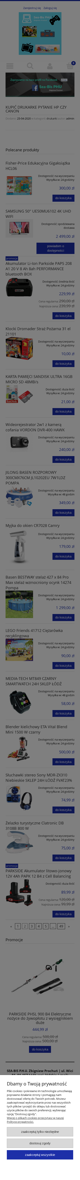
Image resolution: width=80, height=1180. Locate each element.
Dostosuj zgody (40, 1143)
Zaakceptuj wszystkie (40, 1155)
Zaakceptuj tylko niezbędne (40, 1131)
